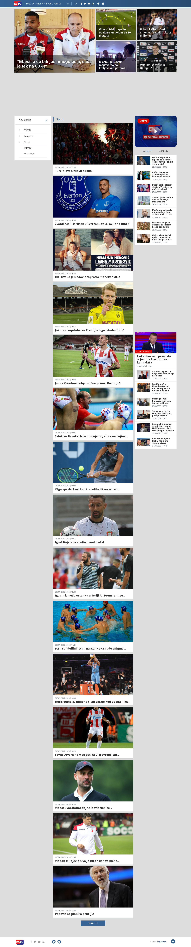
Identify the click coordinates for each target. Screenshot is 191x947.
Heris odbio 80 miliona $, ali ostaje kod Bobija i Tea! (92, 702)
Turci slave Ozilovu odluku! (74, 171)
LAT (68, 4)
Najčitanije (163, 151)
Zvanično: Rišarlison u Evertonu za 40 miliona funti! (92, 224)
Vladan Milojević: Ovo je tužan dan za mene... (87, 861)
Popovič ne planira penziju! (74, 914)
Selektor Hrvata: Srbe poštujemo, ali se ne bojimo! (91, 436)
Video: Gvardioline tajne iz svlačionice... (83, 808)
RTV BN (48, 4)
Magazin (28, 136)
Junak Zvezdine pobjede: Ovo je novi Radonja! (87, 383)
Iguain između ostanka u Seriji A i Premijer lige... (90, 595)
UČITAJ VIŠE (93, 923)
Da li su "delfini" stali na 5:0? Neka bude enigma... (90, 648)
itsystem (161, 941)
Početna (30, 4)
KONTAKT (58, 4)
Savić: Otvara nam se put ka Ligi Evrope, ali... (87, 755)
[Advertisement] (95, 94)
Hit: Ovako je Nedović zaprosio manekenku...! (87, 277)
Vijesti (39, 4)
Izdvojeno (147, 151)
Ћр (76, 4)
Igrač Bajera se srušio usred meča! (79, 542)
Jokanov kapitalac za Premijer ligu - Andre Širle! (89, 330)
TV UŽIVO (29, 154)
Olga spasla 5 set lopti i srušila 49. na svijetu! (87, 489)
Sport (27, 142)
